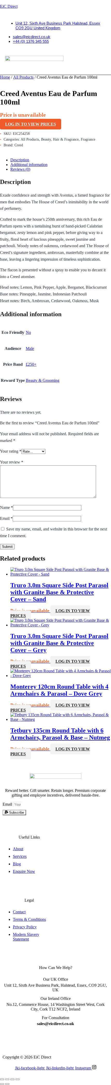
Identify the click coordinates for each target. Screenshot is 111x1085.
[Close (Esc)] (17, 1079)
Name (6, 507)
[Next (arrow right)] (7, 1084)
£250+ (31, 364)
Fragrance (88, 139)
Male (30, 348)
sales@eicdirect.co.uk (31, 36)
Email (6, 518)
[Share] (12, 1079)
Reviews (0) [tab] (20, 169)
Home (5, 77)
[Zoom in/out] (2, 1079)
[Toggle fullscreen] (7, 1079)
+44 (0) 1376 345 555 (31, 41)
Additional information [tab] (28, 164)
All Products (23, 77)
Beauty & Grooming (42, 380)
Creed (18, 145)
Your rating (10, 451)
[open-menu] (42, 71)
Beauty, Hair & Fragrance (60, 139)
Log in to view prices (30, 124)
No (28, 332)
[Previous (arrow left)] (2, 1084)
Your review (11, 462)
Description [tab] (19, 160)
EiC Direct (9, 6)
